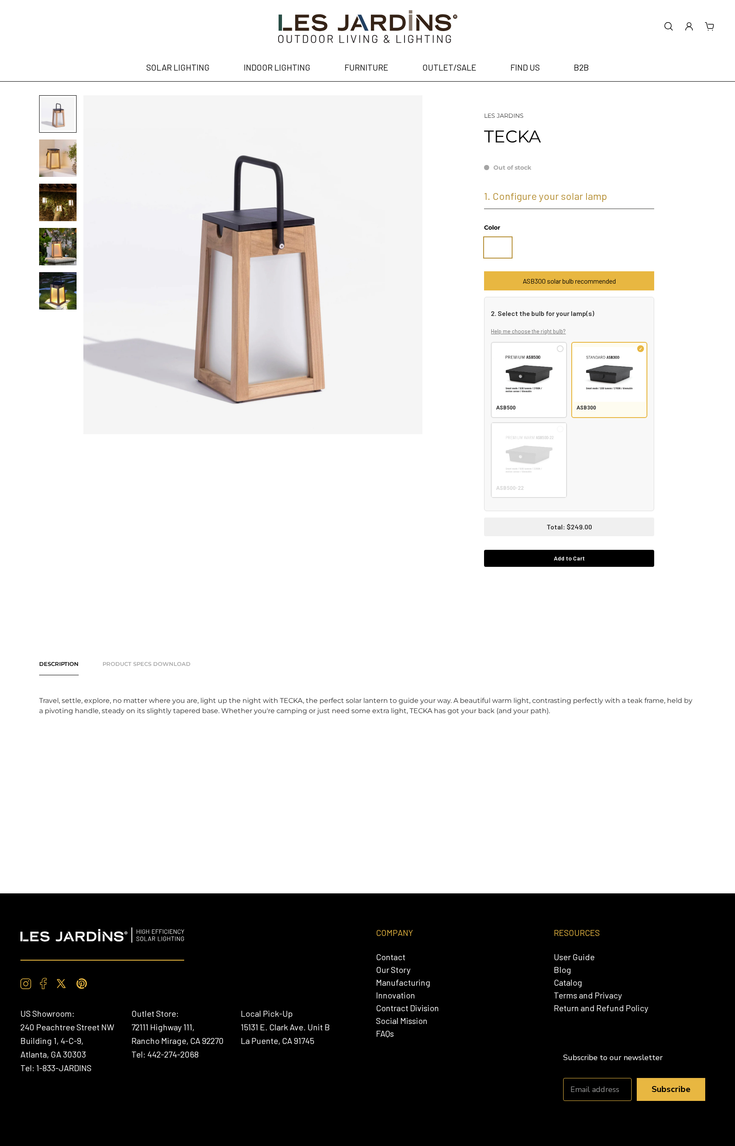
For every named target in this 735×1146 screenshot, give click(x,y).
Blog (562, 969)
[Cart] (709, 26)
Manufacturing (403, 982)
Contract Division (407, 1008)
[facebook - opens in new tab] (43, 984)
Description (59, 663)
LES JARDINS (504, 115)
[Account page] (689, 26)
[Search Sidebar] (668, 26)
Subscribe (671, 1089)
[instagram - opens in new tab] (25, 984)
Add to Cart (569, 558)
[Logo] (367, 26)
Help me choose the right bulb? (528, 331)
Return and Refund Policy (601, 1008)
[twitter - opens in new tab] (61, 984)
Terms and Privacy (588, 995)
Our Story (393, 969)
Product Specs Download (147, 663)
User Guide (574, 957)
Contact (390, 957)
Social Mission (401, 1020)
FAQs (385, 1033)
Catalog (568, 982)
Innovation (395, 995)
